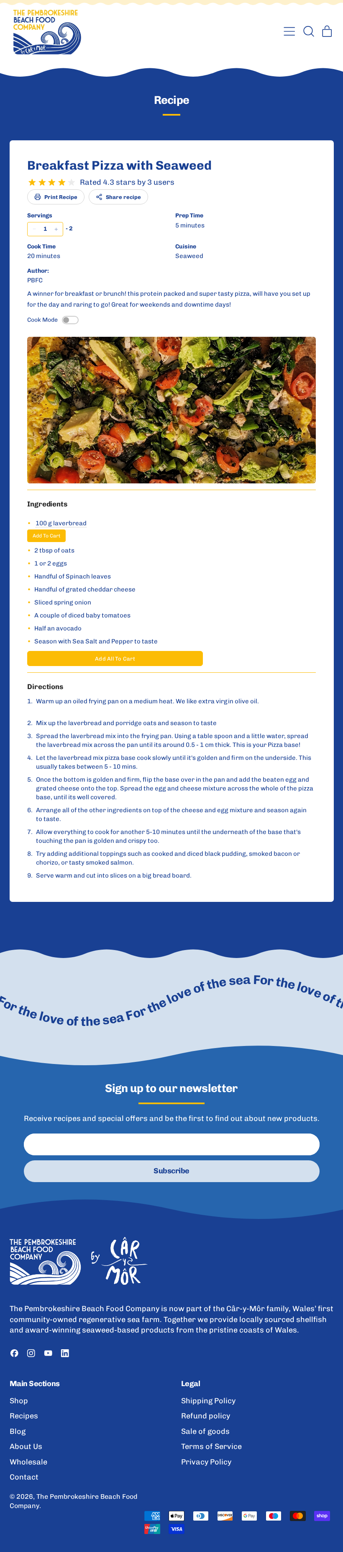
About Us (26, 1446)
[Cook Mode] (70, 320)
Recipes (24, 1415)
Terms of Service (211, 1446)
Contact (24, 1477)
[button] (308, 31)
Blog (18, 1431)
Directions (45, 686)
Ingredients (47, 504)
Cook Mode (42, 319)
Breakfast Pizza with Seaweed (119, 165)
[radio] (32, 182)
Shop (19, 1400)
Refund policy (205, 1415)
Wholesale (28, 1462)
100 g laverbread (61, 523)
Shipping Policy (208, 1400)
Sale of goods (205, 1431)
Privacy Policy (206, 1462)
